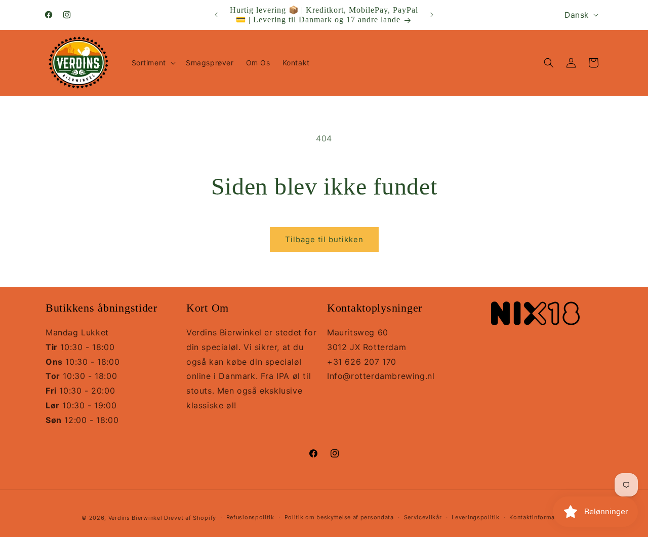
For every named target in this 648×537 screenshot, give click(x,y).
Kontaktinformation (537, 517)
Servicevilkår (423, 517)
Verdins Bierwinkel (135, 517)
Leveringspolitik (475, 517)
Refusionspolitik (250, 517)
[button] (153, 62)
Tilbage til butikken (324, 239)
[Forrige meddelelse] (216, 14)
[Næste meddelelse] (432, 14)
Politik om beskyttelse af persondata (339, 517)
